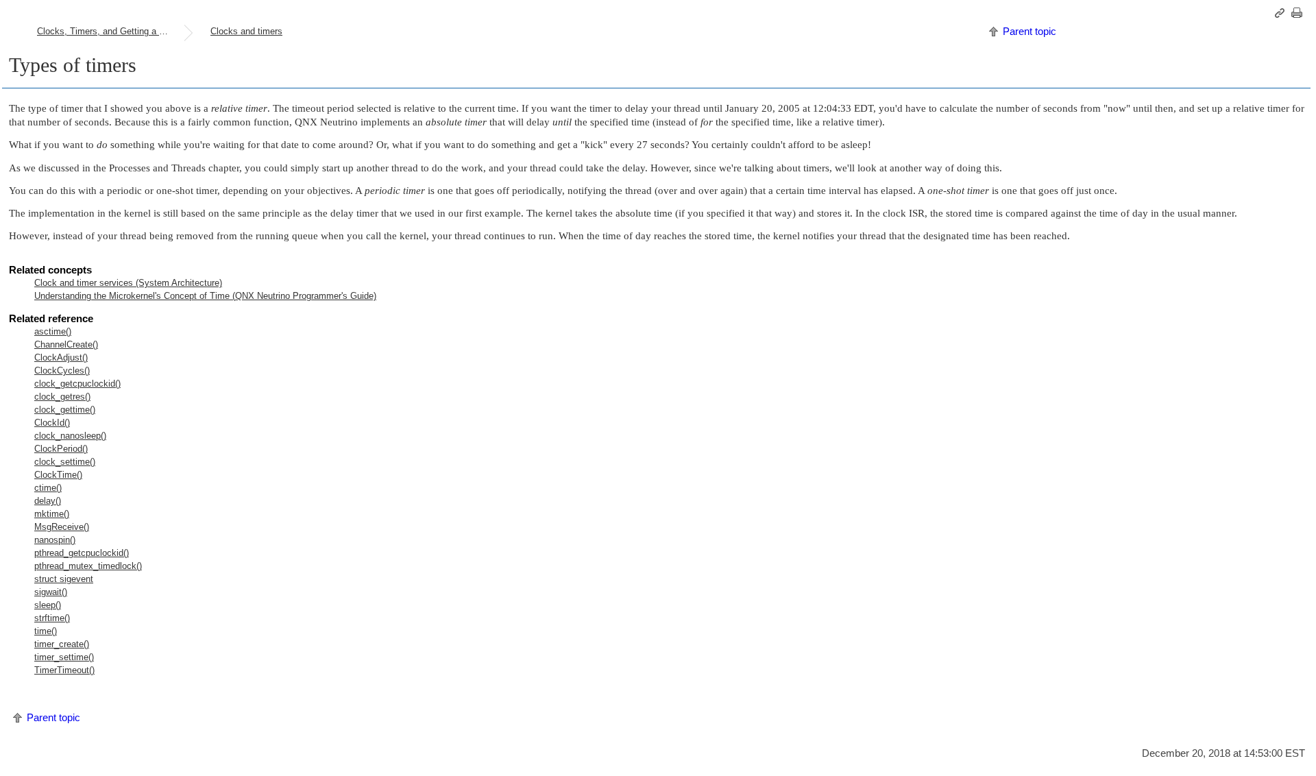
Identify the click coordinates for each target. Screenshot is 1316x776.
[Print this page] (1298, 13)
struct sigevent (63, 579)
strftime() (52, 618)
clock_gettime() (64, 409)
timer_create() (61, 644)
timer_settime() (64, 657)
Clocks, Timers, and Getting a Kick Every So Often (110, 31)
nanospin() (54, 540)
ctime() (48, 488)
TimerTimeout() (64, 670)
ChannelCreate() (66, 344)
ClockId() (52, 422)
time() (45, 631)
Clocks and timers (246, 31)
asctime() (52, 331)
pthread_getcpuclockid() (81, 553)
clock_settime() (64, 462)
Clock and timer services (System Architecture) (128, 283)
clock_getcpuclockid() (77, 383)
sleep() (47, 605)
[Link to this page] (1281, 13)
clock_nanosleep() (70, 436)
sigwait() (50, 592)
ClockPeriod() (61, 449)
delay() (47, 501)
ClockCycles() (62, 370)
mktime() (51, 514)
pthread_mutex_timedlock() (88, 566)
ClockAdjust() (61, 357)
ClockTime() (58, 475)
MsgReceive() (61, 527)
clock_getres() (62, 396)
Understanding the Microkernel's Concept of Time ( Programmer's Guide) (205, 296)
